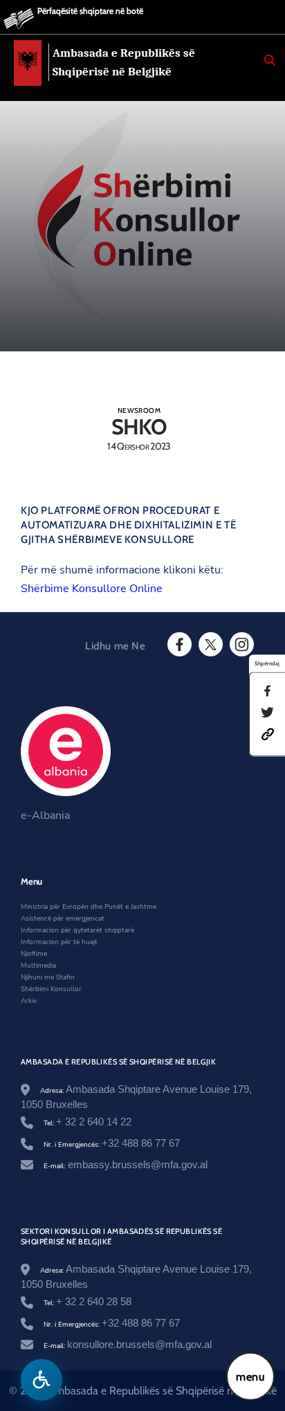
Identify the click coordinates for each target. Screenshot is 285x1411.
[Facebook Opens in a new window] (178, 645)
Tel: (87, 1123)
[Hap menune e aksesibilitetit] (41, 1380)
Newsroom (139, 410)
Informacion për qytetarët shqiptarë (77, 930)
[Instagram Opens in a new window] (241, 645)
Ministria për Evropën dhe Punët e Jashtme (88, 907)
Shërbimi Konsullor (51, 989)
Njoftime (34, 954)
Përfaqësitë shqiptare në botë (90, 11)
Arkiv (29, 1001)
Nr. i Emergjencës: (112, 1145)
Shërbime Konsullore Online (92, 588)
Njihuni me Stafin (48, 977)
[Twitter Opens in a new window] (210, 645)
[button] (267, 734)
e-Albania (45, 815)
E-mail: (126, 1166)
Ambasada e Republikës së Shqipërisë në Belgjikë (124, 62)
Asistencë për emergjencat (62, 918)
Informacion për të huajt (59, 942)
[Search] (270, 60)
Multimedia (38, 965)
